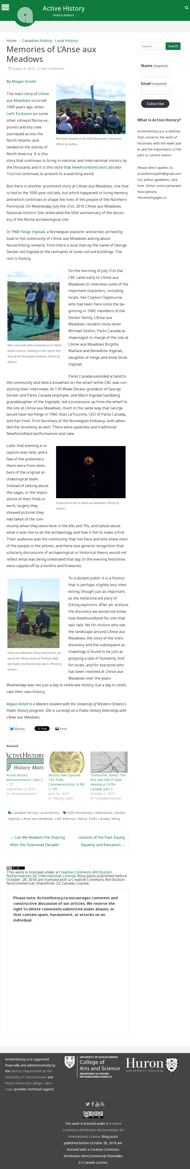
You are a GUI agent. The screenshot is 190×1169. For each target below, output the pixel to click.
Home (11, 40)
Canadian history (37, 40)
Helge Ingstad (32, 231)
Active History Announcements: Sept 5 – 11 (24, 780)
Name (154, 65)
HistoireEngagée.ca (151, 197)
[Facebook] (92, 1104)
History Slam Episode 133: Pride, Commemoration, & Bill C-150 (66, 782)
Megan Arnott (24, 81)
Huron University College (23, 1083)
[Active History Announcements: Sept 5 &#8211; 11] (25, 762)
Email (153, 83)
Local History (66, 40)
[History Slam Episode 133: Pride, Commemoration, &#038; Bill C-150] (67, 762)
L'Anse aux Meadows (37, 818)
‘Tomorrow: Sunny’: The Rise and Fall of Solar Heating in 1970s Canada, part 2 (108, 782)
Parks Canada (99, 818)
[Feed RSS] (102, 1104)
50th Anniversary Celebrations (90, 812)
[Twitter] (88, 1104)
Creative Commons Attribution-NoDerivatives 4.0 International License (59, 874)
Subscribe (155, 103)
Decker (119, 812)
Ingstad (14, 818)
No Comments (53, 68)
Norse (82, 818)
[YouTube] (97, 1104)
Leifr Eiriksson (19, 113)
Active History (64, 8)
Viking (115, 818)
